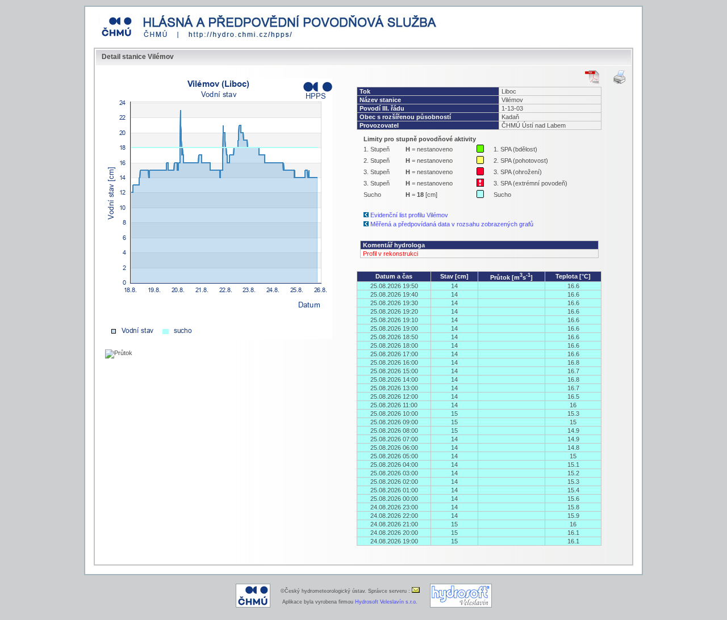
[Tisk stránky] (619, 77)
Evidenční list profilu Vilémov (409, 215)
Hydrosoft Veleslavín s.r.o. (386, 602)
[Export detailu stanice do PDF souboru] (592, 77)
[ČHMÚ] (253, 606)
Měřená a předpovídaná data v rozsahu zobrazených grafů (451, 224)
